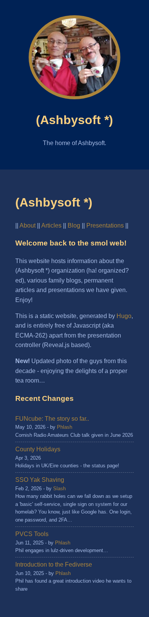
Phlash (64, 427)
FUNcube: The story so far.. (52, 418)
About (27, 225)
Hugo (124, 316)
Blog (74, 225)
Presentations (105, 225)
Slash (59, 488)
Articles (51, 225)
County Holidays (37, 449)
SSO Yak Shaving (39, 479)
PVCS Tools (32, 534)
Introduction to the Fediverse (53, 564)
